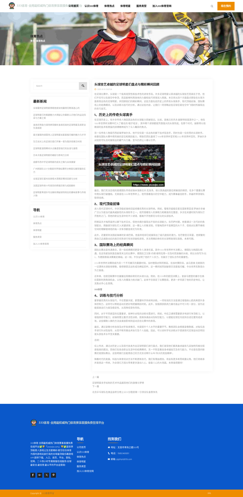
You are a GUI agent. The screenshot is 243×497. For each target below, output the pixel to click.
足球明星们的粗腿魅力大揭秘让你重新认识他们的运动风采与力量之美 (59, 117)
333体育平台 (48, 493)
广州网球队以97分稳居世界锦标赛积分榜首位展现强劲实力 (59, 170)
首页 (32, 41)
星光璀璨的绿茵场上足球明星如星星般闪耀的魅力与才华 (59, 135)
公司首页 (73, 6)
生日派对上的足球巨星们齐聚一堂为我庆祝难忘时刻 (57, 141)
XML (209, 493)
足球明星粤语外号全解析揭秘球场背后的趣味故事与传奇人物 (59, 194)
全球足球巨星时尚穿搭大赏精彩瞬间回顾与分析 (55, 179)
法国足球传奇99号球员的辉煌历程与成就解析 (54, 185)
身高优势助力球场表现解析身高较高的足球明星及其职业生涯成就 (59, 127)
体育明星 (125, 6)
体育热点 (109, 6)
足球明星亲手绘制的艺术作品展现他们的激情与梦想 (118, 383)
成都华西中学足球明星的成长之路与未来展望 (54, 162)
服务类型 (141, 6)
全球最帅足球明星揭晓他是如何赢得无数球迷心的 (56, 108)
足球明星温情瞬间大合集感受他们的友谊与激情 (55, 148)
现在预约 (226, 6)
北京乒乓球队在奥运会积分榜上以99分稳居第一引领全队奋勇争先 (125, 392)
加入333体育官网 (161, 6)
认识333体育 (91, 6)
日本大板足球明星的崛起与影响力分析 (51, 155)
